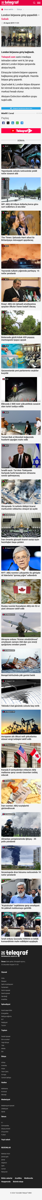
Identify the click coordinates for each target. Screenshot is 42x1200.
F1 (2, 1122)
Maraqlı (3, 1094)
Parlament (4, 987)
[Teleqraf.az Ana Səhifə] (10, 3)
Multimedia (28, 1178)
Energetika (4, 1013)
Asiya (3, 1068)
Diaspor (3, 981)
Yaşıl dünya (5, 1042)
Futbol (3, 1135)
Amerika (4, 1065)
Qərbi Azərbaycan (7, 984)
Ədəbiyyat (4, 1108)
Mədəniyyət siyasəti (7, 1105)
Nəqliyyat (4, 1022)
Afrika (3, 1062)
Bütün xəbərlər (6, 1178)
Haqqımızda (6, 1182)
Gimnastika (5, 1126)
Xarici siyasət (5, 990)
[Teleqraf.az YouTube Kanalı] (21, 130)
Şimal (3, 1160)
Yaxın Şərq (4, 1071)
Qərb (2, 1166)
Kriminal (4, 1091)
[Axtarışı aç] (34, 3)
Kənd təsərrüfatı (6, 1010)
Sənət (3, 1111)
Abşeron (4, 1163)
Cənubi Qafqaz (6, 1077)
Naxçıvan (4, 1172)
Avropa (3, 1074)
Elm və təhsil (5, 1039)
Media (3, 1048)
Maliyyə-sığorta (6, 1016)
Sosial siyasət (5, 1036)
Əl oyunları (4, 1132)
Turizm (3, 1025)
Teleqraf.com (8, 57)
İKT (2, 1019)
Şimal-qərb (4, 1157)
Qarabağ (4, 996)
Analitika (4, 999)
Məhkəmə (4, 1088)
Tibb (2, 1045)
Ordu (3, 978)
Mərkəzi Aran (5, 1154)
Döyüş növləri (5, 1129)
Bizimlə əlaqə (18, 1182)
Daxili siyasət (5, 993)
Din (2, 1051)
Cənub (3, 1169)
